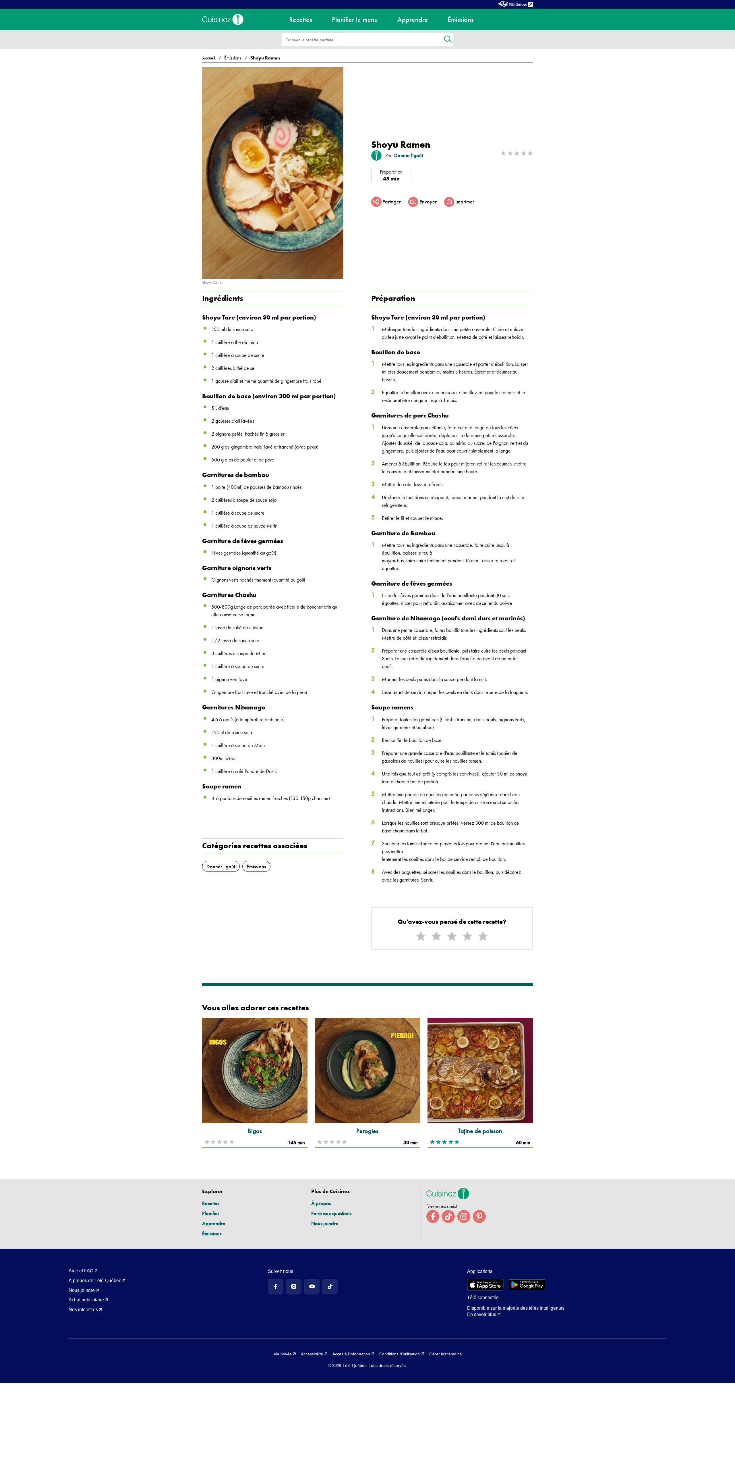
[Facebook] (275, 1286)
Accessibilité (312, 1354)
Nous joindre (324, 1223)
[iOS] (485, 1284)
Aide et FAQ (81, 1270)
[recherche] (448, 39)
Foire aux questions (331, 1213)
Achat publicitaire (86, 1299)
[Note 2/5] (436, 936)
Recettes (210, 1203)
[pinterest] (479, 1216)
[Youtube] (312, 1286)
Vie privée (283, 1354)
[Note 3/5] (452, 936)
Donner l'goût (408, 155)
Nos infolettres (83, 1309)
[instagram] (463, 1216)
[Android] (527, 1284)
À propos (321, 1203)
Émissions (211, 1233)
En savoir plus (481, 1314)
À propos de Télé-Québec (95, 1280)
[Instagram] (293, 1286)
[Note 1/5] (421, 936)
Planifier (210, 1213)
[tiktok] (448, 1216)
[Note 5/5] (483, 936)
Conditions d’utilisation (399, 1354)
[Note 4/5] (467, 936)
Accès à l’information (351, 1354)
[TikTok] (330, 1286)
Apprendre (213, 1223)
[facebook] (432, 1216)
